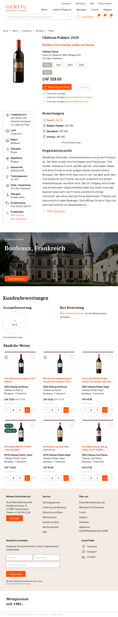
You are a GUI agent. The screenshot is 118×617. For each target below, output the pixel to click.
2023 (70, 65)
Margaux (15, 161)
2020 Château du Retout (16, 386)
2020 (47, 65)
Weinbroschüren (51, 527)
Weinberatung (49, 517)
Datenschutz (57, 614)
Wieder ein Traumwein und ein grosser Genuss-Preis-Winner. (57, 380)
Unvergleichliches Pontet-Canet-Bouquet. (18, 448)
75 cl (47, 72)
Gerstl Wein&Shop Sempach (80, 97)
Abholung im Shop (59, 87)
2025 (81, 65)
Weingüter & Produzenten (91, 507)
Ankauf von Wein (51, 522)
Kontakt (14, 518)
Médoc (51, 31)
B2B (92, 3)
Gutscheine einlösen (53, 512)
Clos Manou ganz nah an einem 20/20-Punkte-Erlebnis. (94, 448)
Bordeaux (40, 31)
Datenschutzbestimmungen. (18, 583)
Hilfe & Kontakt (105, 3)
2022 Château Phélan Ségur (96, 386)
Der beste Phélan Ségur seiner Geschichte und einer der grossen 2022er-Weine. (97, 380)
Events (95, 9)
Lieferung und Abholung (54, 507)
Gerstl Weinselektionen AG (92, 502)
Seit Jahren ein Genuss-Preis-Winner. (20, 380)
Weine (15, 31)
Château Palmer (50, 51)
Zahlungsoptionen (51, 502)
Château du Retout (13, 390)
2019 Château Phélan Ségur (57, 454)
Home (5, 31)
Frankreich (27, 31)
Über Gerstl (80, 3)
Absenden (16, 574)
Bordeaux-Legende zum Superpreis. (56, 448)
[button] (69, 17)
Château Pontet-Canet (15, 458)
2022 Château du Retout (55, 386)
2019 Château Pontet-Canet (18, 454)
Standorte (66, 3)
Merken (84, 87)
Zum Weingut (16, 278)
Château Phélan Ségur (93, 390)
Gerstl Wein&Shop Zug (78, 101)
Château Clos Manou (92, 458)
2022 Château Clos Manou (95, 454)
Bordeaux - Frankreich (15, 393)
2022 (58, 65)
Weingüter (82, 9)
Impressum (44, 614)
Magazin (108, 9)
